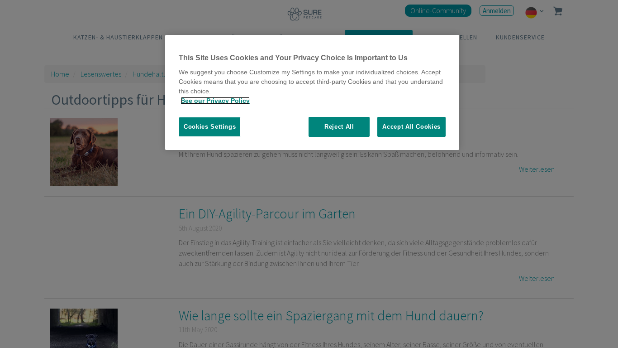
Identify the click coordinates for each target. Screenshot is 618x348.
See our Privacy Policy (215, 100)
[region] (312, 92)
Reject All (339, 126)
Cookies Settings (210, 126)
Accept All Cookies (411, 126)
